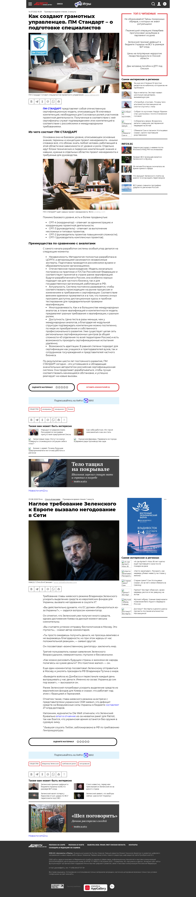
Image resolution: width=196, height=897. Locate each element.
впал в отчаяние (66, 716)
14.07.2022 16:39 (35, 12)
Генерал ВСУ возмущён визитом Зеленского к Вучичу (147, 158)
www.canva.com (91, 95)
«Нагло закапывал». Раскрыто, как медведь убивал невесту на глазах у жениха (150, 573)
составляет (112, 705)
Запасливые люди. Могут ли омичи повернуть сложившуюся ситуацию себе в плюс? (48, 441)
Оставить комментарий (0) (98, 387)
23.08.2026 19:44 (36, 499)
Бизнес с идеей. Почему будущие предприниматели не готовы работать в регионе (47, 450)
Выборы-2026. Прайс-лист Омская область (106, 845)
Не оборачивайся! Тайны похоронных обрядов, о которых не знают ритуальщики (144, 21)
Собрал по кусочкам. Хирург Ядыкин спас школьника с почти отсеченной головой (150, 113)
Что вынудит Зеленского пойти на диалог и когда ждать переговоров (149, 177)
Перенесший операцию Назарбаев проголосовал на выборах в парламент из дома (144, 33)
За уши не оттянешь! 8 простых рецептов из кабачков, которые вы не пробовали (150, 85)
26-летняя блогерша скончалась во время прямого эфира (149, 167)
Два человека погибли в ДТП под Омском (144, 67)
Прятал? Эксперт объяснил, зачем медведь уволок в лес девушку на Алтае (149, 592)
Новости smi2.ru (38, 490)
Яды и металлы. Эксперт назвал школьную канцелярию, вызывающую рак (148, 94)
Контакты (133, 845)
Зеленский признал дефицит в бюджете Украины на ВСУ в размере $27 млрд (144, 44)
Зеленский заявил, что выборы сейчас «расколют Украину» (100, 794)
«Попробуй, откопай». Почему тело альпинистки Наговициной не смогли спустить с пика (150, 104)
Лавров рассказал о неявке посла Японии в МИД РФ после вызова (148, 149)
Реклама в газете (76, 845)
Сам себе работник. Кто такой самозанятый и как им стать (99, 431)
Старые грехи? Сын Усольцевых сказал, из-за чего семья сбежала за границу (150, 582)
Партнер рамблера (73, 886)
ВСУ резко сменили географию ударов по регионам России (147, 186)
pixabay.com (99, 212)
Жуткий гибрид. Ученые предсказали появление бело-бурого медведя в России (150, 601)
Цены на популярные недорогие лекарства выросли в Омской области (144, 56)
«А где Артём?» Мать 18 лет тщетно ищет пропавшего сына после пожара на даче (149, 563)
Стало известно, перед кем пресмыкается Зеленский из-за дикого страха (100, 786)
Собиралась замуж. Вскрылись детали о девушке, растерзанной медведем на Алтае (148, 123)
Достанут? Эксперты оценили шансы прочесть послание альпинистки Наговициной (150, 611)
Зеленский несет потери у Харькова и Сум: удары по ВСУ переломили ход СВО (54, 795)
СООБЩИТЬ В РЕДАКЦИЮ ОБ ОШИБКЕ (64, 848)
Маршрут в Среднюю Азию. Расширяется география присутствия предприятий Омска (56, 432)
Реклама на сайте (57, 845)
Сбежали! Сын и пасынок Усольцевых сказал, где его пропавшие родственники (150, 132)
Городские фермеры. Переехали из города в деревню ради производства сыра (95, 440)
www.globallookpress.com (65, 582)
